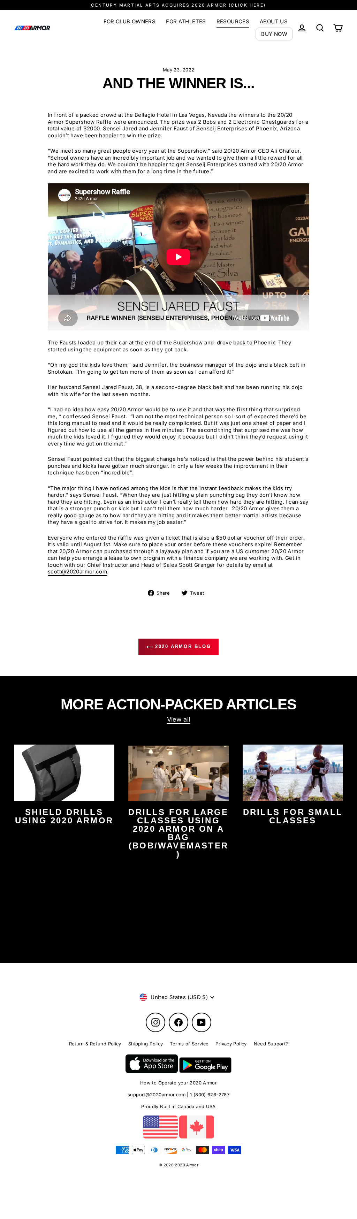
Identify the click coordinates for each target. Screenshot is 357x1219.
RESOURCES (233, 21)
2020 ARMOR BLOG (182, 646)
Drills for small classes (293, 816)
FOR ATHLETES (186, 21)
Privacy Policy (230, 1043)
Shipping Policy (145, 1043)
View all (178, 719)
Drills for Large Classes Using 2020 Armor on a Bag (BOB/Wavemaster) (178, 833)
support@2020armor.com (156, 1094)
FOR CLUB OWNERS (130, 21)
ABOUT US (274, 21)
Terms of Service (189, 1043)
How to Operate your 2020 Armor (178, 1082)
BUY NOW (274, 34)
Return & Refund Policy (95, 1043)
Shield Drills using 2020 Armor (64, 816)
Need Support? (271, 1043)
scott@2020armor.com (77, 571)
